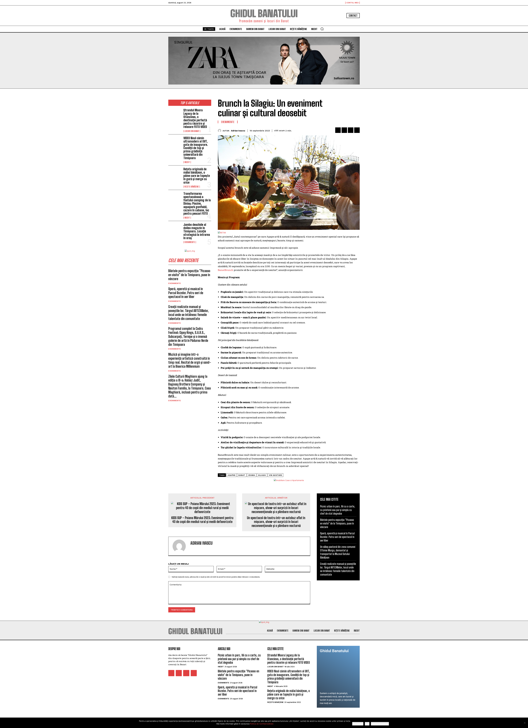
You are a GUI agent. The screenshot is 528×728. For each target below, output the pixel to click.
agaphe (231, 475)
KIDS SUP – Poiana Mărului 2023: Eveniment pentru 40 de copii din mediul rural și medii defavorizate (202, 520)
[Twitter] (344, 130)
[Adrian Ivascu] (220, 130)
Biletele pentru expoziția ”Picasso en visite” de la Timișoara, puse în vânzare (189, 275)
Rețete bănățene (191, 187)
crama (251, 475)
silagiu (262, 475)
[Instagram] (179, 673)
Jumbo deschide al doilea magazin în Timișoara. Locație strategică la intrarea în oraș (196, 231)
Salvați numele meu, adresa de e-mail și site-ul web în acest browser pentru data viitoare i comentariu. (216, 577)
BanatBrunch (225, 270)
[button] (322, 29)
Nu (367, 724)
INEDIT (187, 162)
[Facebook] (338, 130)
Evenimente (189, 242)
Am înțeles (357, 724)
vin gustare (275, 475)
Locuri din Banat (191, 131)
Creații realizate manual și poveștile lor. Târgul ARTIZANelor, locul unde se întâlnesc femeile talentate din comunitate (188, 313)
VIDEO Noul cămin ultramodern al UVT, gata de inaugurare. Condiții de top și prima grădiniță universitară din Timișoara (195, 148)
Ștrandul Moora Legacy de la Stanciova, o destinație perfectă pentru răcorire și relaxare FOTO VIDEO (195, 118)
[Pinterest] (350, 130)
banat (241, 475)
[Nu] (524, 722)
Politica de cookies (380, 724)
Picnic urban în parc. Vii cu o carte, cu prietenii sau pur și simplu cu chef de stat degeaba (337, 510)
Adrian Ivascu (238, 130)
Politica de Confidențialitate (261, 724)
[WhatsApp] (357, 130)
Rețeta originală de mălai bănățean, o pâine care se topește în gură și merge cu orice (196, 175)
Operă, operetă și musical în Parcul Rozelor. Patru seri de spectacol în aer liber (185, 293)
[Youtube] (194, 673)
